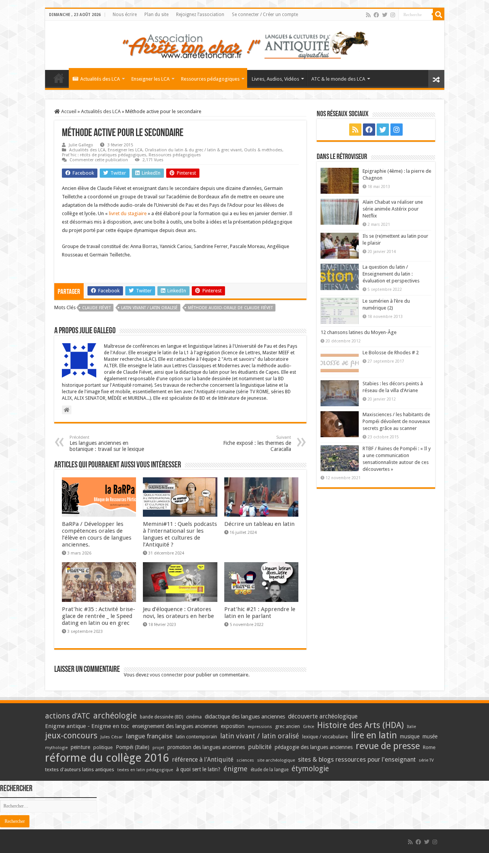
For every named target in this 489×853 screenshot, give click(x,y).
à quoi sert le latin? (198, 769)
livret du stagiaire (128, 213)
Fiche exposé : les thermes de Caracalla (257, 443)
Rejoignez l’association (200, 14)
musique (409, 736)
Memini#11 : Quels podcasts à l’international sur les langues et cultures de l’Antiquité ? (180, 534)
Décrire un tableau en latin (259, 524)
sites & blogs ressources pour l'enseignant (357, 759)
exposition (232, 726)
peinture (80, 747)
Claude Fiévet (96, 307)
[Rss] (368, 14)
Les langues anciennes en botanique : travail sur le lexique (107, 443)
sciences (245, 760)
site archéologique (276, 760)
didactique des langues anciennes (245, 717)
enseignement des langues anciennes (175, 726)
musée (430, 736)
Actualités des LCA (100, 79)
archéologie (115, 715)
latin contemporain (196, 736)
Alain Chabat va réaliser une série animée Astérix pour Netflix (393, 209)
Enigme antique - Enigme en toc (87, 726)
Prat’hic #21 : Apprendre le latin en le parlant (259, 612)
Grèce (308, 726)
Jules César (111, 736)
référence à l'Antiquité (202, 759)
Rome (429, 747)
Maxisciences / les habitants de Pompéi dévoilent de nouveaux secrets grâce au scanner (396, 421)
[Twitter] (384, 14)
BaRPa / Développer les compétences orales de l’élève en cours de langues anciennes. (96, 534)
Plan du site (156, 14)
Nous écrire (125, 14)
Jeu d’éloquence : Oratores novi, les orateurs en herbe (178, 612)
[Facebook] (376, 14)
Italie (411, 726)
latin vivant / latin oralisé (149, 307)
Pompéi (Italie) (132, 747)
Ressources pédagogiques (210, 79)
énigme (235, 769)
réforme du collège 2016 (107, 757)
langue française (149, 736)
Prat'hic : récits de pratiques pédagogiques (104, 154)
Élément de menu (59, 78)
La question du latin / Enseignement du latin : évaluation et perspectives (391, 274)
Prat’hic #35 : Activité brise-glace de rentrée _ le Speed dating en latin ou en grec (98, 616)
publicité (260, 747)
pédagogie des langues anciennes (314, 747)
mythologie (56, 747)
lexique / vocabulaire (325, 736)
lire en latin (374, 735)
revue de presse (388, 746)
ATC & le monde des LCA (338, 79)
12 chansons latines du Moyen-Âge (359, 332)
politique (103, 747)
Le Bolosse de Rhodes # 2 (391, 352)
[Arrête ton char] (244, 44)
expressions (260, 726)
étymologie (310, 768)
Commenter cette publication (99, 159)
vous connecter (166, 675)
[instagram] (393, 14)
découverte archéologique (323, 716)
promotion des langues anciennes (206, 747)
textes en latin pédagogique (145, 769)
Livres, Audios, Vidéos (275, 79)
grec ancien (287, 726)
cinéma (194, 717)
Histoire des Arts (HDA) (360, 725)
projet (158, 747)
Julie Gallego (81, 145)
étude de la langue (269, 769)
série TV (426, 760)
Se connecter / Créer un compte (265, 14)
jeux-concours (71, 735)
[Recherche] (438, 14)
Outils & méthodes (263, 150)
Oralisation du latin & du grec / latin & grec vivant (193, 150)
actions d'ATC (67, 716)
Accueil (68, 111)
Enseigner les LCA (150, 79)
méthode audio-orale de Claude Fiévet (230, 307)
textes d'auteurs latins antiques (79, 769)
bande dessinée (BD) (161, 717)
